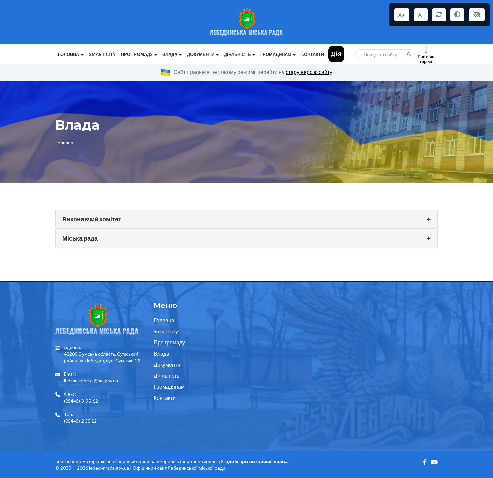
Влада (161, 353)
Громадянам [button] (276, 54)
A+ (401, 14)
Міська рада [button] (80, 238)
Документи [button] (201, 54)
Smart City (102, 54)
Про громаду (169, 342)
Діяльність (166, 375)
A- (421, 14)
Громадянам (169, 386)
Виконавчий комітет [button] (91, 219)
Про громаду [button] (137, 54)
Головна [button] (69, 54)
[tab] (246, 219)
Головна (64, 142)
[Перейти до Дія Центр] (336, 53)
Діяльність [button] (238, 54)
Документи (167, 364)
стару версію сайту (309, 72)
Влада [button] (170, 54)
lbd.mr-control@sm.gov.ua (91, 380)
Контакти (312, 54)
